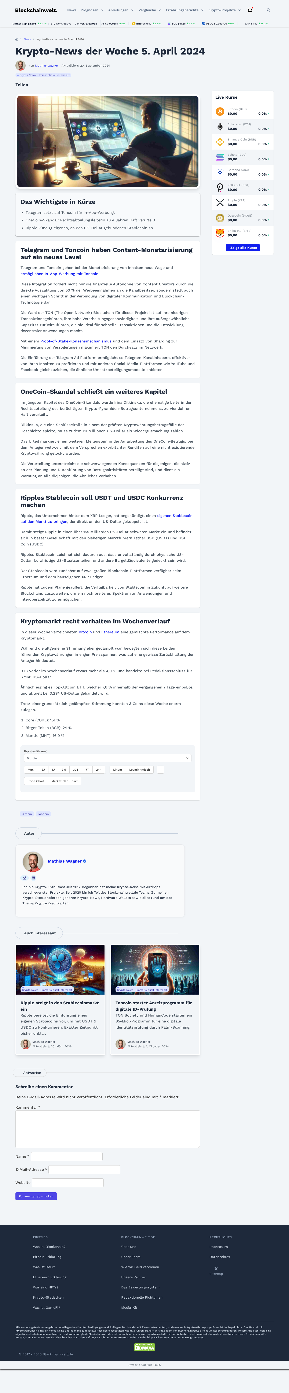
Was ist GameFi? (46, 1308)
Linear (117, 769)
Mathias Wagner (65, 861)
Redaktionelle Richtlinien (141, 1297)
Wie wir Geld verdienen (140, 1267)
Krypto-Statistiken (48, 1297)
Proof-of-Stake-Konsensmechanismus (76, 341)
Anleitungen (118, 10)
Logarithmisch (139, 769)
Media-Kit (129, 1308)
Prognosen (89, 10)
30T (75, 769)
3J (43, 769)
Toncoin (43, 814)
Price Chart (36, 781)
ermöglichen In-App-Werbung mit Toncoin (59, 273)
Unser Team (130, 1257)
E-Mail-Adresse (31, 1169)
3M (64, 769)
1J (53, 769)
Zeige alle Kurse (243, 248)
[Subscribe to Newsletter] (250, 10)
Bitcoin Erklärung (47, 1257)
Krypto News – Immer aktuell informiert (45, 75)
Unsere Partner (133, 1277)
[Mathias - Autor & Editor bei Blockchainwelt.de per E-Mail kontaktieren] (24, 878)
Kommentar (27, 1107)
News (72, 10)
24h (99, 769)
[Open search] (268, 10)
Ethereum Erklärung (49, 1277)
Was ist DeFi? (44, 1267)
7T (87, 769)
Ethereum (110, 632)
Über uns (128, 1247)
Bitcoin (85, 632)
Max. (31, 769)
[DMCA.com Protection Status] (144, 1347)
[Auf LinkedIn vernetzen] (33, 878)
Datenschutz (220, 1257)
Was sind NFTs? (45, 1287)
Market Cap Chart (64, 781)
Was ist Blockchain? (49, 1247)
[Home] (16, 39)
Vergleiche (147, 10)
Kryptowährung (35, 751)
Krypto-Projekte (222, 10)
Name (22, 1156)
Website (22, 1182)
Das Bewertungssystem (140, 1287)
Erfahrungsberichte (182, 10)
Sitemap (216, 1274)
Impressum (218, 1247)
